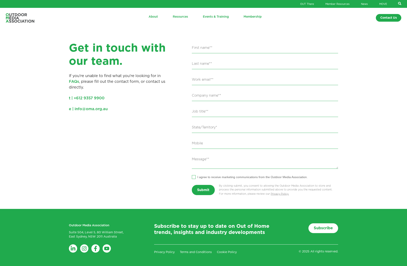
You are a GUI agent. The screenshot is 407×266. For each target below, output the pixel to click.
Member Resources (337, 4)
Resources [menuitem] (180, 16)
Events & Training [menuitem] (216, 16)
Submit (203, 190)
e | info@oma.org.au (88, 109)
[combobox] (265, 128)
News (364, 4)
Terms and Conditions (196, 252)
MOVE (383, 4)
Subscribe (323, 228)
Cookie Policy (227, 252)
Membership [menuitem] (253, 16)
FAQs (74, 82)
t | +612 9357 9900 (87, 98)
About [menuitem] (153, 16)
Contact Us (388, 17)
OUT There (307, 4)
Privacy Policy (279, 194)
